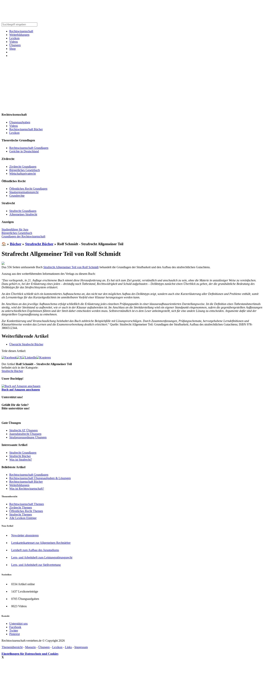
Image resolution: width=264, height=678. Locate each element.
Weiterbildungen (19, 34)
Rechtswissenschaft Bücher (26, 129)
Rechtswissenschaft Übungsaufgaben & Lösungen (40, 478)
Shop (12, 48)
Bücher (15, 244)
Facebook (15, 627)
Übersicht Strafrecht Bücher (26, 344)
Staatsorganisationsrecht (23, 192)
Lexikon (14, 38)
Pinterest (14, 634)
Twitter (13, 630)
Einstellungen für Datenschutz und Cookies (30, 653)
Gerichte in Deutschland (24, 151)
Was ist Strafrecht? (20, 459)
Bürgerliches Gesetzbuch (24, 170)
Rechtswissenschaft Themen (26, 504)
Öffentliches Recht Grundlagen (28, 188)
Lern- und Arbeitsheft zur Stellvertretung (36, 564)
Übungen (15, 45)
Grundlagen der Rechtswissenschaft (23, 236)
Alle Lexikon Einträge (23, 518)
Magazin (30, 647)
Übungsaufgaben (19, 122)
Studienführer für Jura (15, 229)
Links (68, 647)
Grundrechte (17, 195)
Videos (13, 41)
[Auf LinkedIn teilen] (29, 357)
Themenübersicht (12, 647)
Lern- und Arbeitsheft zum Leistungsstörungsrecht (41, 557)
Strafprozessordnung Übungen (28, 437)
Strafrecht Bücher (39, 244)
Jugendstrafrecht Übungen (25, 433)
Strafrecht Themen (20, 514)
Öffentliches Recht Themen (26, 511)
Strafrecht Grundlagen (22, 211)
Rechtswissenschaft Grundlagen (28, 147)
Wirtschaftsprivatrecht (22, 173)
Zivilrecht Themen (20, 507)
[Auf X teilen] (19, 357)
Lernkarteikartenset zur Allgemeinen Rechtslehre (41, 542)
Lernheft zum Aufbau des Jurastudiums (35, 550)
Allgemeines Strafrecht (23, 214)
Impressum (81, 647)
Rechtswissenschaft (21, 31)
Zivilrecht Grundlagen (22, 166)
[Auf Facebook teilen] (9, 357)
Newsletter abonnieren (25, 535)
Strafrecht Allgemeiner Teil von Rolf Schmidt (71, 267)
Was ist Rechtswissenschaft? (26, 488)
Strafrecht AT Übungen (23, 430)
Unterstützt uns (18, 623)
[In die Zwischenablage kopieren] (43, 357)
